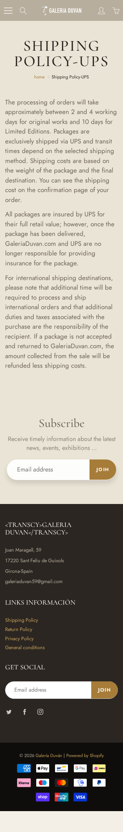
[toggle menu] (8, 10)
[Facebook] (24, 712)
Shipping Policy (21, 619)
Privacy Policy (19, 638)
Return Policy (18, 629)
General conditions (25, 647)
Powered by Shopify (85, 755)
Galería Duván (49, 755)
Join (102, 469)
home (39, 77)
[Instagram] (40, 712)
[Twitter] (9, 712)
